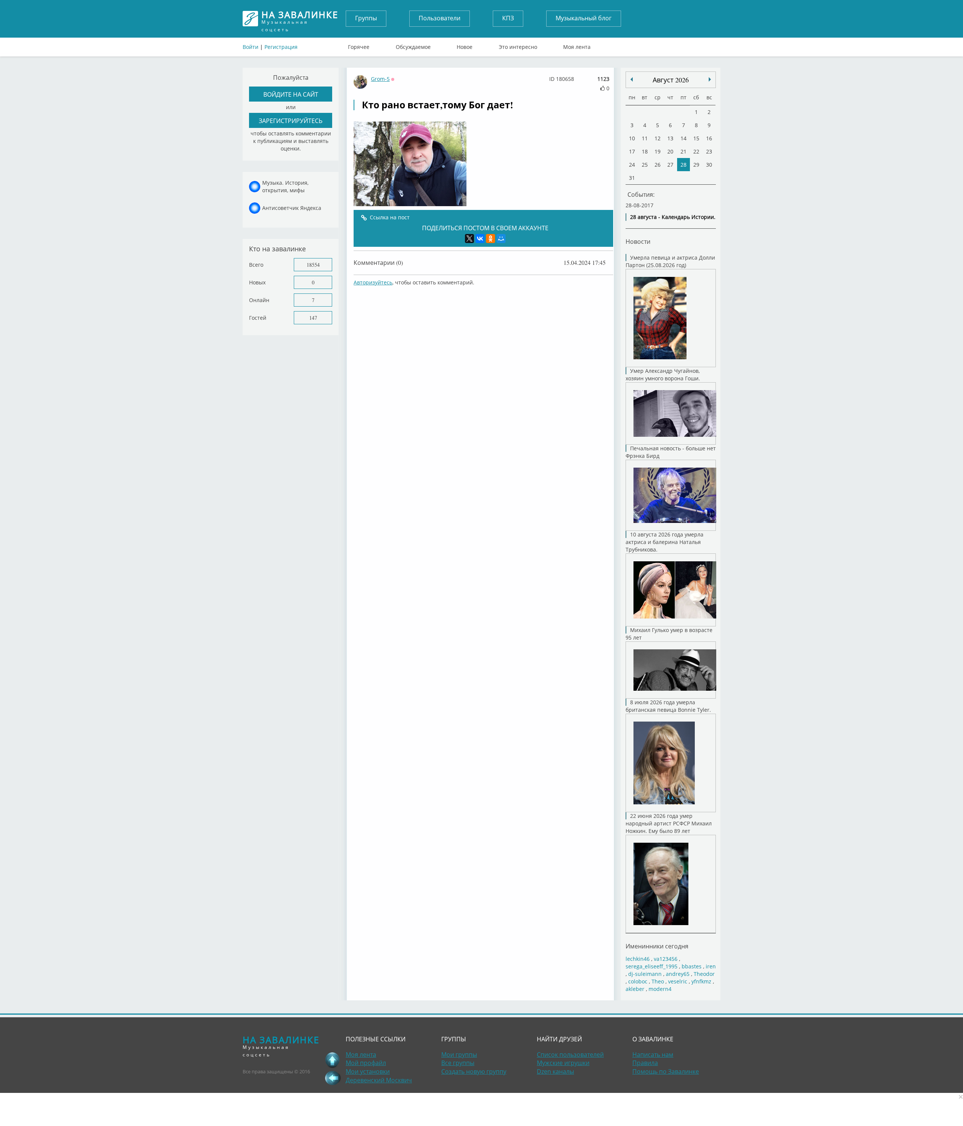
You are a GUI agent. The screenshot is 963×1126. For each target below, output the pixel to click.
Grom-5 (380, 78)
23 (709, 151)
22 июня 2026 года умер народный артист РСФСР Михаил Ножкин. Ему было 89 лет (669, 823)
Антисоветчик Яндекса (291, 207)
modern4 (660, 988)
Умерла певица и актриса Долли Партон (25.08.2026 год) (670, 261)
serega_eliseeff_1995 (651, 966)
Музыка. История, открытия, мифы (285, 186)
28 (683, 164)
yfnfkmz (701, 981)
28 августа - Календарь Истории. (672, 216)
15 (696, 138)
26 (658, 164)
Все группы (457, 1063)
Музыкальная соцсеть (299, 18)
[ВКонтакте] (480, 238)
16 (709, 138)
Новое (464, 45)
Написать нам (652, 1054)
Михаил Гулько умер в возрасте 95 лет (669, 633)
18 (645, 151)
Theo (658, 981)
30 (709, 164)
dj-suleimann (645, 973)
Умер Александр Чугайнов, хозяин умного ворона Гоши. (663, 374)
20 (670, 151)
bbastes (692, 966)
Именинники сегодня (657, 946)
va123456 (665, 958)
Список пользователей (570, 1054)
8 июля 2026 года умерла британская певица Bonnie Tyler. (668, 706)
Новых (257, 282)
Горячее (358, 45)
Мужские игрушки (563, 1063)
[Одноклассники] (490, 238)
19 (658, 151)
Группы (366, 18)
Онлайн (259, 300)
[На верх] (333, 1060)
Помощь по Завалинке (665, 1071)
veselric (677, 981)
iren (711, 966)
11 (645, 138)
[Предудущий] (710, 79)
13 (670, 138)
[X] (469, 238)
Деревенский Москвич (379, 1080)
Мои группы (459, 1054)
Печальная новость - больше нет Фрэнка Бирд (671, 452)
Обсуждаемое (413, 45)
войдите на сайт (290, 94)
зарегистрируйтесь (290, 121)
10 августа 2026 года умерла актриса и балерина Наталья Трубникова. (664, 542)
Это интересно (518, 45)
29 (696, 164)
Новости (638, 241)
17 (632, 151)
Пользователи (439, 18)
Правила (645, 1063)
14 (683, 138)
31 (632, 177)
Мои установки (368, 1071)
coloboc (637, 981)
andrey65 (678, 973)
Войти (250, 46)
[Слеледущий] (631, 79)
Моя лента (577, 45)
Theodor (704, 973)
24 (632, 164)
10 (632, 138)
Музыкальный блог (584, 18)
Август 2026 (671, 79)
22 (696, 151)
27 (670, 164)
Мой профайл (366, 1063)
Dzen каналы (555, 1071)
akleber (635, 988)
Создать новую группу (473, 1071)
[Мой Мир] (501, 238)
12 (658, 138)
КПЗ (508, 18)
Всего (256, 264)
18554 (313, 264)
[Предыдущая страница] (333, 1078)
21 (683, 151)
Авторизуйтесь (373, 282)
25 (645, 164)
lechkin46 (638, 958)
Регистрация (281, 46)
